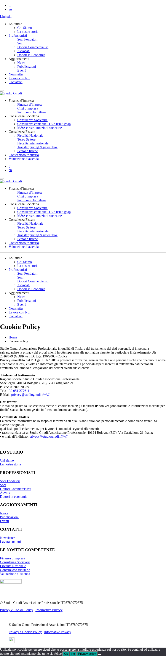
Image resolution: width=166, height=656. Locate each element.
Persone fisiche (27, 151)
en (10, 9)
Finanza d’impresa (29, 104)
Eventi (21, 70)
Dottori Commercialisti (32, 47)
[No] (99, 654)
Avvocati (23, 51)
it (9, 5)
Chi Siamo (24, 28)
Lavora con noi (10, 541)
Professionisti (18, 35)
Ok (66, 653)
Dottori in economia (13, 496)
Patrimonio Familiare (31, 112)
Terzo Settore (26, 139)
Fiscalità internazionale (32, 143)
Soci (20, 43)
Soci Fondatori (27, 39)
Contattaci (15, 82)
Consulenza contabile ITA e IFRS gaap (44, 124)
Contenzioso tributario (24, 155)
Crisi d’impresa (27, 108)
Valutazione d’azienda (24, 159)
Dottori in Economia (31, 55)
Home (13, 337)
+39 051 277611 (18, 391)
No (73, 653)
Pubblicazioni (26, 66)
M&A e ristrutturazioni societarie (39, 128)
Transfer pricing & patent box (37, 147)
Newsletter (16, 74)
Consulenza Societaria (32, 120)
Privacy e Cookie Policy (16, 610)
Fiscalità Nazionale (30, 135)
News (21, 62)
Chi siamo (7, 460)
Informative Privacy (48, 610)
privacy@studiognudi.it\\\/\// (30, 394)
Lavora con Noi (19, 78)
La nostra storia (27, 31)
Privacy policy (87, 653)
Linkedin (6, 16)
